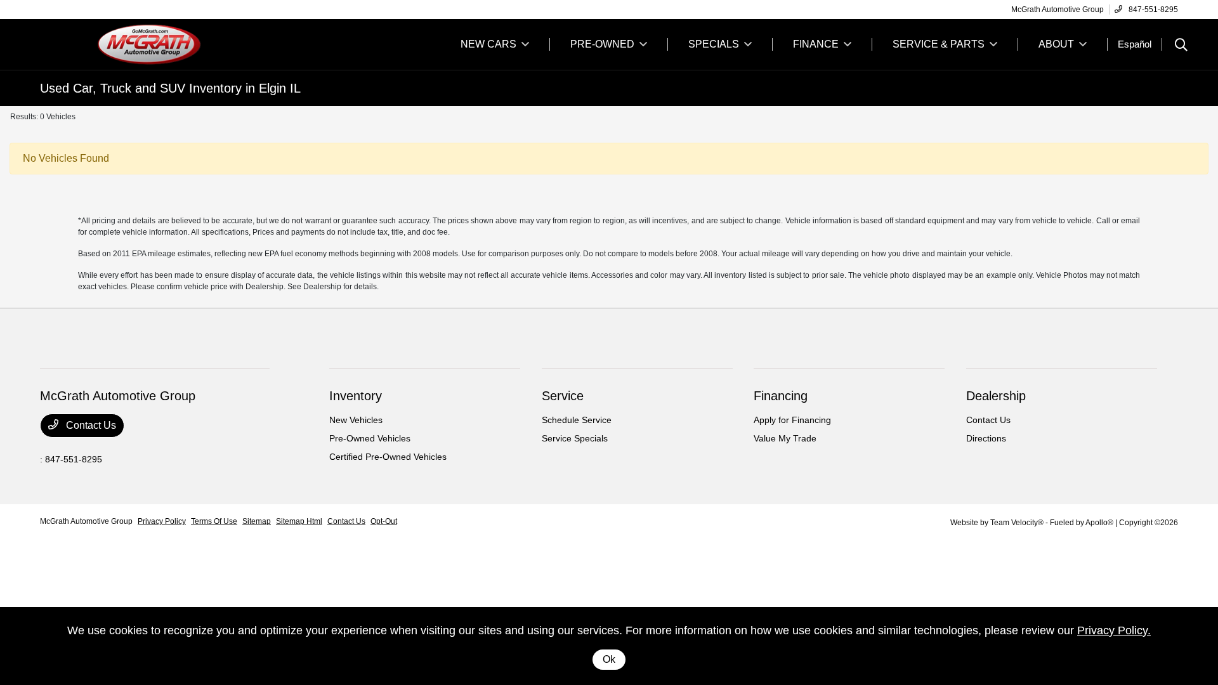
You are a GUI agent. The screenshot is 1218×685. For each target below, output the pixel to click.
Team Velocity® (1017, 522)
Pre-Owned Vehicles (369, 438)
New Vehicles (356, 420)
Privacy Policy (162, 521)
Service (563, 396)
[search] (1181, 46)
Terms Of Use (214, 521)
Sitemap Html (299, 521)
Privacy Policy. (1114, 630)
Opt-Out (383, 521)
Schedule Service (577, 420)
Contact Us (89, 425)
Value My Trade (785, 438)
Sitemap (256, 521)
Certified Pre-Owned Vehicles (388, 457)
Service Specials (575, 438)
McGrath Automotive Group (86, 521)
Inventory (355, 396)
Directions (986, 438)
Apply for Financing (792, 420)
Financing (781, 396)
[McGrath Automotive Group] (149, 43)
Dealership (996, 396)
